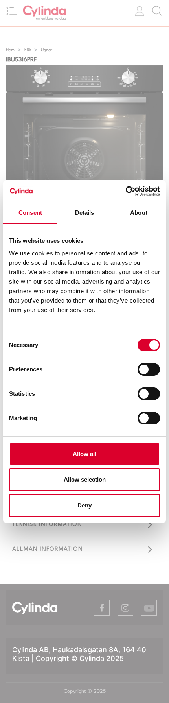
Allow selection (85, 479)
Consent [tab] (30, 212)
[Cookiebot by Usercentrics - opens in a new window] (125, 191)
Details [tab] (84, 212)
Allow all (84, 453)
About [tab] (138, 212)
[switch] (149, 369)
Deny (84, 505)
